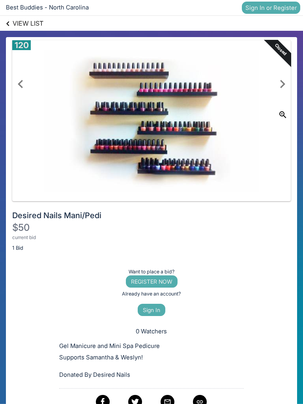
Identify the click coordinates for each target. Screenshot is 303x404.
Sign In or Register (271, 7)
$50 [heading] (21, 227)
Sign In (151, 310)
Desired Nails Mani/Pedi (56, 215)
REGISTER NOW (151, 281)
